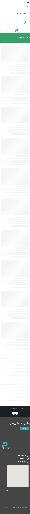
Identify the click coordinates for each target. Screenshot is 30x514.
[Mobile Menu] (27, 19)
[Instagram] (16, 413)
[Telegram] (13, 413)
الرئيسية (3, 494)
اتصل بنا (3, 492)
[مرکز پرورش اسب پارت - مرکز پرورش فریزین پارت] (26, 22)
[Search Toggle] (27, 6)
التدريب (2, 498)
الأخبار (2, 496)
